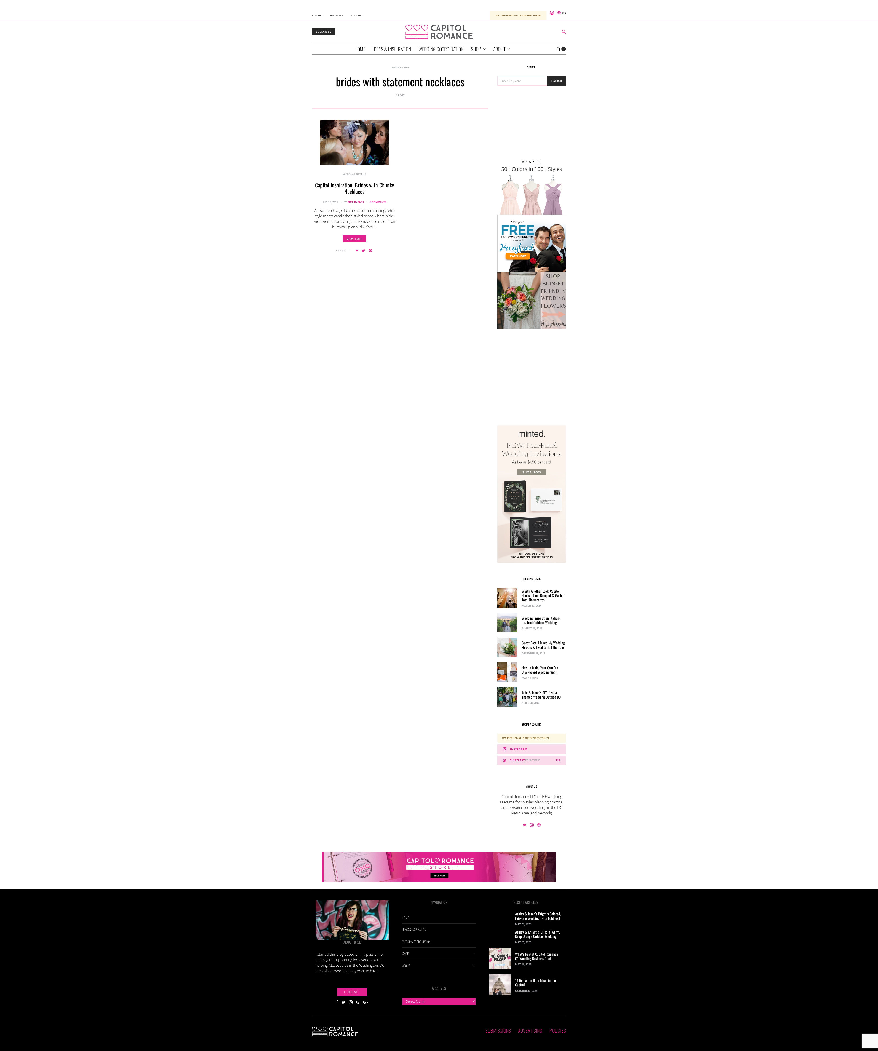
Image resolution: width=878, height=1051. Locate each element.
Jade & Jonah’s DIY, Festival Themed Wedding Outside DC (541, 695)
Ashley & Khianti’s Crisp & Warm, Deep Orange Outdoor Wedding (537, 934)
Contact (352, 992)
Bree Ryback (356, 202)
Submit (317, 15)
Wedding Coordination (441, 49)
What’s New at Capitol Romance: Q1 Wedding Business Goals (537, 956)
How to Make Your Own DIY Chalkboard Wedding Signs (540, 670)
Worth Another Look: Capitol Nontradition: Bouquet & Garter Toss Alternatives (543, 595)
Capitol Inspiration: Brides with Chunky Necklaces (354, 188)
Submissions (498, 1030)
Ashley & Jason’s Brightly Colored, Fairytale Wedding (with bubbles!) (538, 916)
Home (360, 49)
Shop (476, 49)
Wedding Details (354, 174)
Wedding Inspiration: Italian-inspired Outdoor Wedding (541, 620)
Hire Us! (357, 15)
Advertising (530, 1030)
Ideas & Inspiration (392, 49)
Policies (336, 15)
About (499, 49)
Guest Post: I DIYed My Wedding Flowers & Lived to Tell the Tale (543, 645)
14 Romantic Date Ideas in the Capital (535, 982)
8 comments (378, 202)
